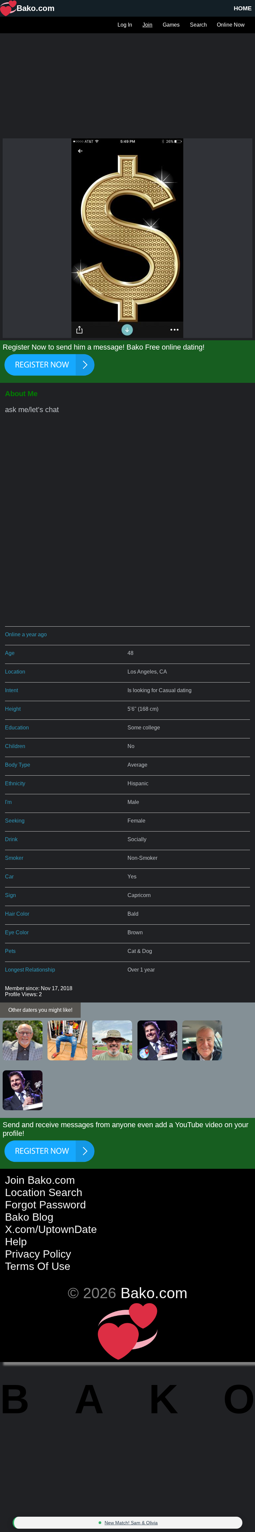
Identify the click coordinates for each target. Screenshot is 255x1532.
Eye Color (17, 932)
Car (9, 876)
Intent (11, 690)
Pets (10, 951)
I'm (8, 802)
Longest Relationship (30, 970)
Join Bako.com (40, 1180)
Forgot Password (45, 1205)
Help (16, 1242)
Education (17, 727)
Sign (10, 895)
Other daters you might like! (40, 1010)
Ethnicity (15, 783)
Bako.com (154, 1293)
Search (198, 25)
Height (13, 709)
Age (10, 653)
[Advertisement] (127, 79)
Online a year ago (26, 634)
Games (171, 25)
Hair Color (17, 914)
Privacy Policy (38, 1254)
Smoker (14, 858)
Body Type (17, 765)
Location (15, 672)
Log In (125, 25)
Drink (11, 839)
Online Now (231, 25)
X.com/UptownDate (51, 1229)
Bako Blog (29, 1217)
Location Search (43, 1192)
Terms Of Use (37, 1266)
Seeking (15, 821)
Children (15, 746)
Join (147, 25)
